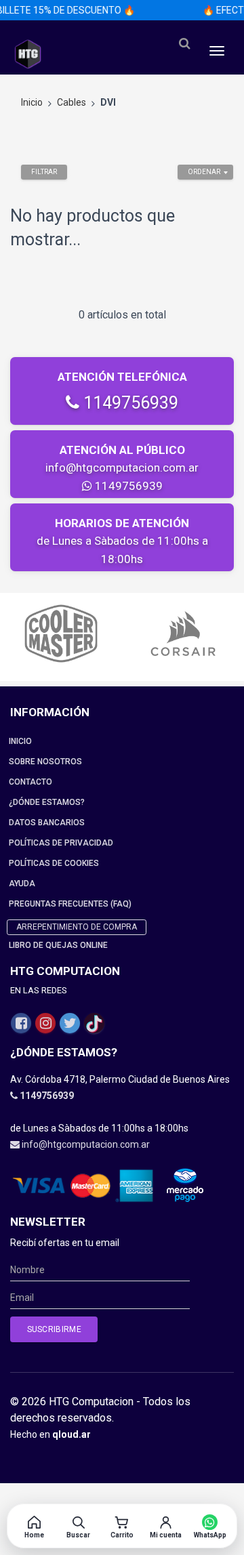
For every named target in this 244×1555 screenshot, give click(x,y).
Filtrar (44, 171)
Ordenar (204, 171)
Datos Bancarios (47, 822)
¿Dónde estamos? (47, 802)
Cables (71, 102)
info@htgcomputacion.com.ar (122, 467)
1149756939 (128, 403)
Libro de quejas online (58, 945)
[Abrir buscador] (184, 43)
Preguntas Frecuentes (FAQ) (70, 904)
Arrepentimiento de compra (76, 927)
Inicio (32, 102)
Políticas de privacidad (61, 843)
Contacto (30, 782)
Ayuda (22, 883)
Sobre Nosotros (45, 761)
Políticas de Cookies (54, 863)
